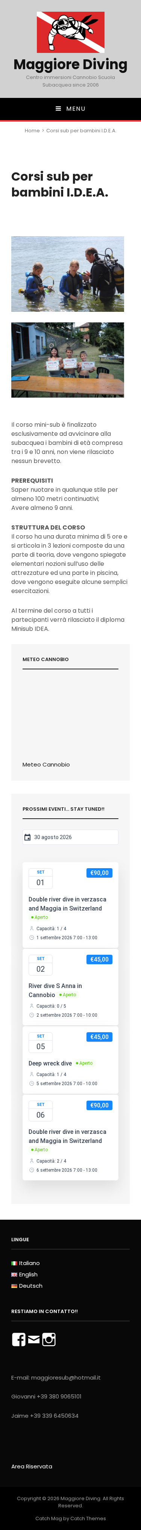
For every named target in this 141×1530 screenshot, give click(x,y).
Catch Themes (88, 1518)
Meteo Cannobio (46, 764)
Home (32, 130)
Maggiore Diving (70, 64)
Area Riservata (31, 1466)
